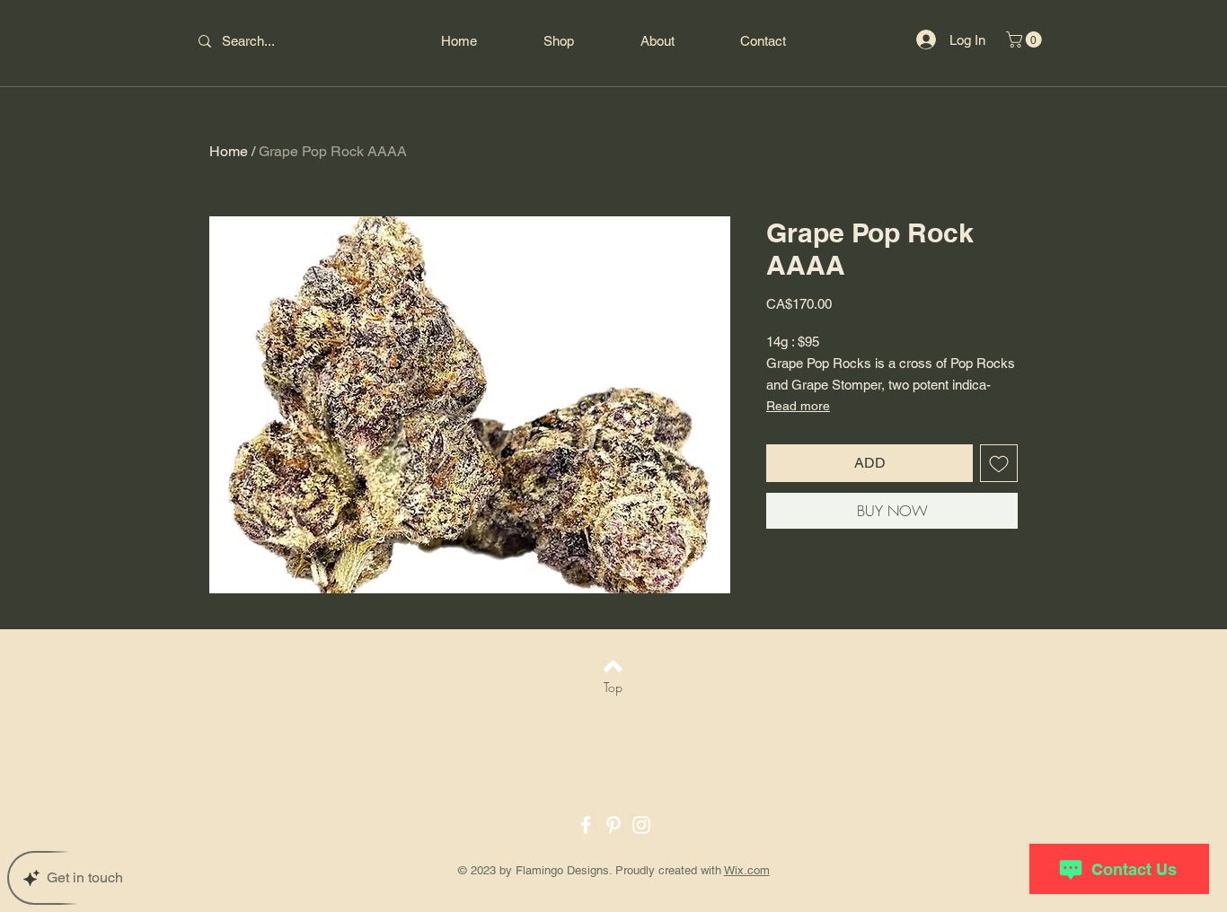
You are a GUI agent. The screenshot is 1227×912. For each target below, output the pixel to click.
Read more (798, 406)
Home (228, 151)
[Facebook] (585, 825)
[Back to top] (613, 666)
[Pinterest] (613, 825)
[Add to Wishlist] (999, 463)
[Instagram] (641, 825)
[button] (1026, 39)
